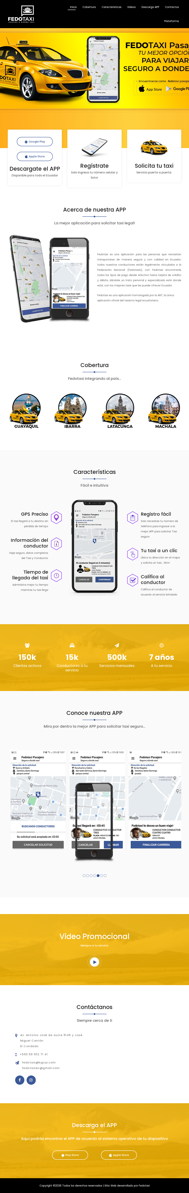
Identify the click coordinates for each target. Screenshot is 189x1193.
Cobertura (89, 7)
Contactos (172, 7)
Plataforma (171, 21)
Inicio (73, 7)
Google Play (37, 141)
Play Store (72, 1155)
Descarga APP (150, 7)
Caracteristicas (111, 7)
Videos (131, 7)
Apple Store (37, 156)
